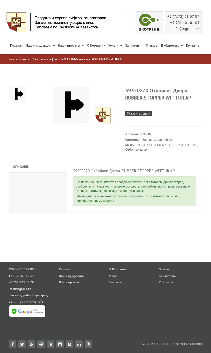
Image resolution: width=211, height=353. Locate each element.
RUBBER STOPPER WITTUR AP (174, 145)
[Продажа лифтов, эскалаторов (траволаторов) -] (66, 22)
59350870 (143, 145)
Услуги (113, 45)
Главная (16, 45)
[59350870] (18, 94)
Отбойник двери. (137, 149)
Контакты (193, 45)
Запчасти (132, 45)
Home (11, 59)
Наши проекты (69, 45)
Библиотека (170, 45)
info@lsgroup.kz (186, 29)
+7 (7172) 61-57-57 (183, 16)
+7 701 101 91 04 (184, 23)
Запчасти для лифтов (45, 59)
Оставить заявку (139, 113)
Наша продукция (38, 45)
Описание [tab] (21, 167)
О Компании (96, 45)
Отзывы (152, 45)
